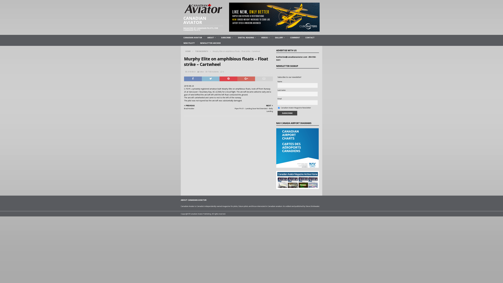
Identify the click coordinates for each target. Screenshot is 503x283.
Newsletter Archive (210, 43)
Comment (295, 37)
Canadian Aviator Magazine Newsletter (295, 108)
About (210, 37)
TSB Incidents (213, 71)
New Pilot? (189, 43)
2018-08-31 (191, 71)
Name (280, 81)
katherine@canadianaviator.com (292, 57)
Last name (282, 90)
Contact (310, 37)
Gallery (279, 37)
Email (280, 99)
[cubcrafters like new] (274, 30)
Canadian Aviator (192, 37)
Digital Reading (246, 37)
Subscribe (226, 37)
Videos (264, 37)
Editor (201, 71)
